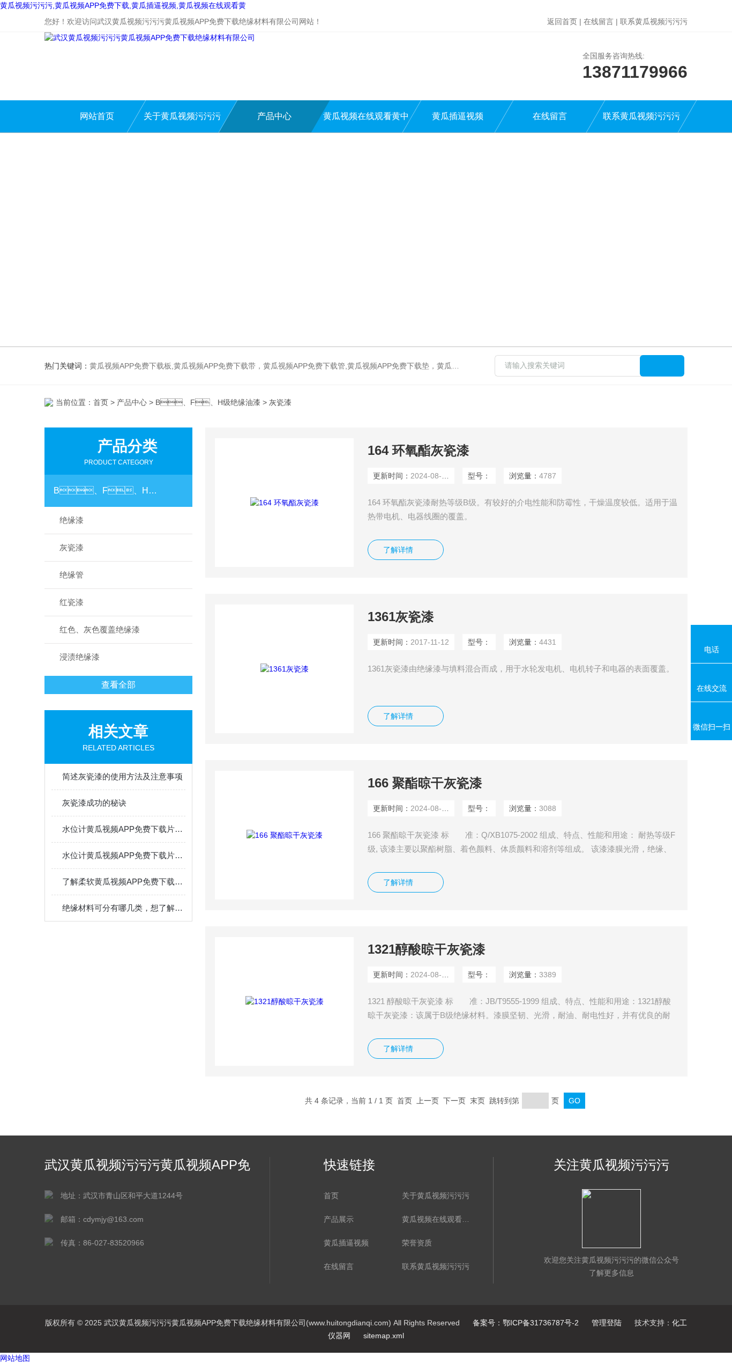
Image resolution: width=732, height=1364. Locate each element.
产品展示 (339, 1219)
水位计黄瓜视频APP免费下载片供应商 (123, 829)
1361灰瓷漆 (401, 616)
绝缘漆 (71, 520)
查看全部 (118, 684)
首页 (100, 402)
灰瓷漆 (71, 547)
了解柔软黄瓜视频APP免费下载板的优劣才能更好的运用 (123, 881)
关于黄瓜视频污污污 (182, 116)
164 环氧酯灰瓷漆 (418, 450)
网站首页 (97, 116)
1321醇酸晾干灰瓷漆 (426, 949)
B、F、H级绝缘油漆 (207, 402)
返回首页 (562, 21)
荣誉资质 (417, 1242)
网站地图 (15, 1358)
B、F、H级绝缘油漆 (108, 490)
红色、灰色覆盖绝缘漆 (99, 629)
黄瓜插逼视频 (457, 116)
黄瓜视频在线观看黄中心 (366, 122)
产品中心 (274, 116)
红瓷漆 (71, 602)
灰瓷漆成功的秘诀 (94, 802)
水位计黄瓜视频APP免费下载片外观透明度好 (123, 855)
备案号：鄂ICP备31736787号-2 (526, 1322)
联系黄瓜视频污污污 (654, 21)
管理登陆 (607, 1322)
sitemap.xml (383, 1335)
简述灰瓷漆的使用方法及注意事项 (122, 776)
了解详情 (398, 549)
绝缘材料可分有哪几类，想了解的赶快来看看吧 (123, 907)
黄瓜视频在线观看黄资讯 (435, 1219)
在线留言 (599, 21)
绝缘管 (71, 574)
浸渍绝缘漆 (79, 656)
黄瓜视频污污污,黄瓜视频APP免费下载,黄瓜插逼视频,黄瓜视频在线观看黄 (123, 5)
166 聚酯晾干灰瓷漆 (425, 783)
